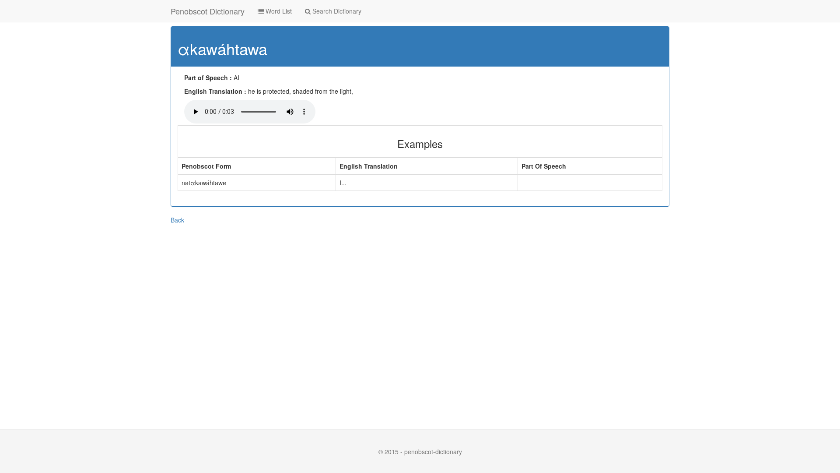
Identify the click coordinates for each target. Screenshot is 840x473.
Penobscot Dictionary (208, 11)
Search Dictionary (336, 11)
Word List (278, 11)
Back (177, 219)
